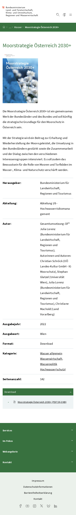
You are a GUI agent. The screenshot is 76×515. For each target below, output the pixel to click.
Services (17, 430)
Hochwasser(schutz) (53, 369)
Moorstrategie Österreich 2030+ (42, 402)
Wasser (18, 27)
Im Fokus (17, 441)
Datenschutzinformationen (37, 486)
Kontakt (17, 462)
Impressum (38, 480)
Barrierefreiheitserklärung (38, 492)
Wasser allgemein (51, 353)
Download (19, 391)
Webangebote (20, 451)
